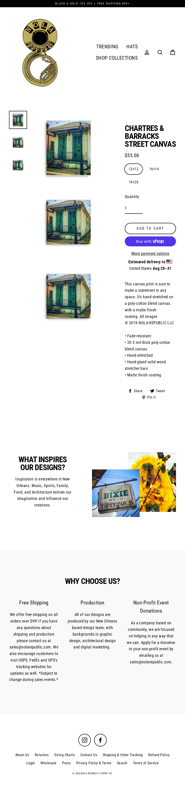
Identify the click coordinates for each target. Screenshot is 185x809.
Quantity (132, 196)
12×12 (133, 169)
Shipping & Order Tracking (123, 755)
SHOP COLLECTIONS (117, 58)
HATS (132, 46)
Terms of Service (146, 763)
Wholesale (48, 763)
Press (66, 763)
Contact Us (88, 755)
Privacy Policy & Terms (93, 763)
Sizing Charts (64, 755)
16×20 (133, 182)
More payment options (150, 253)
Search (122, 763)
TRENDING (107, 46)
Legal (30, 763)
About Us (22, 755)
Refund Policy (159, 755)
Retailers (42, 755)
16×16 (154, 169)
